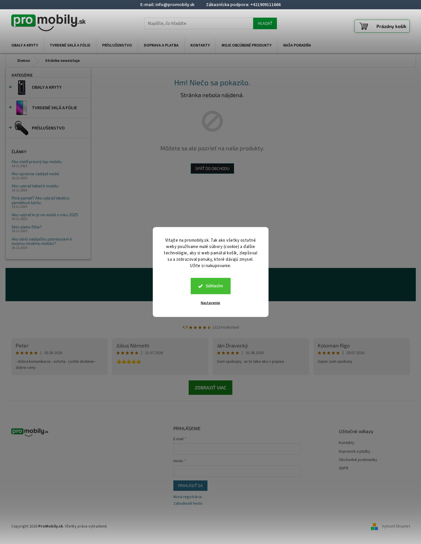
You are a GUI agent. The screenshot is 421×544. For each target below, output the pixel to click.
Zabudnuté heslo (188, 503)
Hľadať (265, 23)
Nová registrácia (187, 497)
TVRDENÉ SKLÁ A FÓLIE (54, 108)
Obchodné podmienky (358, 460)
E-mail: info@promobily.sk (167, 4)
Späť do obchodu (212, 168)
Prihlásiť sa (190, 485)
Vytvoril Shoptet (396, 526)
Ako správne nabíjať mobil (35, 173)
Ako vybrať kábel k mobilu (35, 186)
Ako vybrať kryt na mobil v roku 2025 (45, 214)
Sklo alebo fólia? (27, 227)
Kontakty (346, 443)
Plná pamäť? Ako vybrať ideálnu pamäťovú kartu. (40, 200)
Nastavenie (210, 303)
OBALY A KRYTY (47, 87)
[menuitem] (24, 45)
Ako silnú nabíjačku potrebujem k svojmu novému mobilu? (42, 241)
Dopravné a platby (354, 451)
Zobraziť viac (210, 387)
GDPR (343, 468)
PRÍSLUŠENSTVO (48, 128)
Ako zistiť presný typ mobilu (37, 161)
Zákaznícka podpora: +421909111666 (243, 4)
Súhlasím (214, 286)
